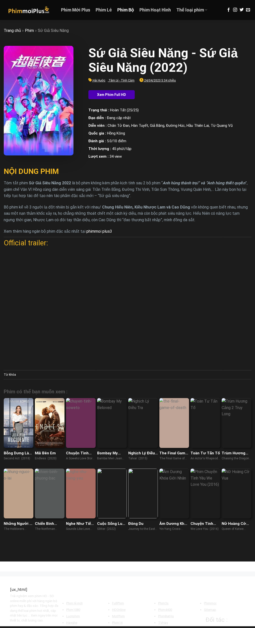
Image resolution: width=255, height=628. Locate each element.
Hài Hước (99, 80)
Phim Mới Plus (75, 9)
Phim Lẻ (104, 9)
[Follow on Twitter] (242, 10)
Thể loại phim (190, 9)
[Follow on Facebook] (229, 10)
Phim (29, 30)
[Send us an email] (248, 10)
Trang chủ (12, 30)
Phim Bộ (125, 9)
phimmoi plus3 (99, 231)
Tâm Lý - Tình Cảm (121, 80)
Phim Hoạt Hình (155, 9)
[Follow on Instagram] (235, 10)
